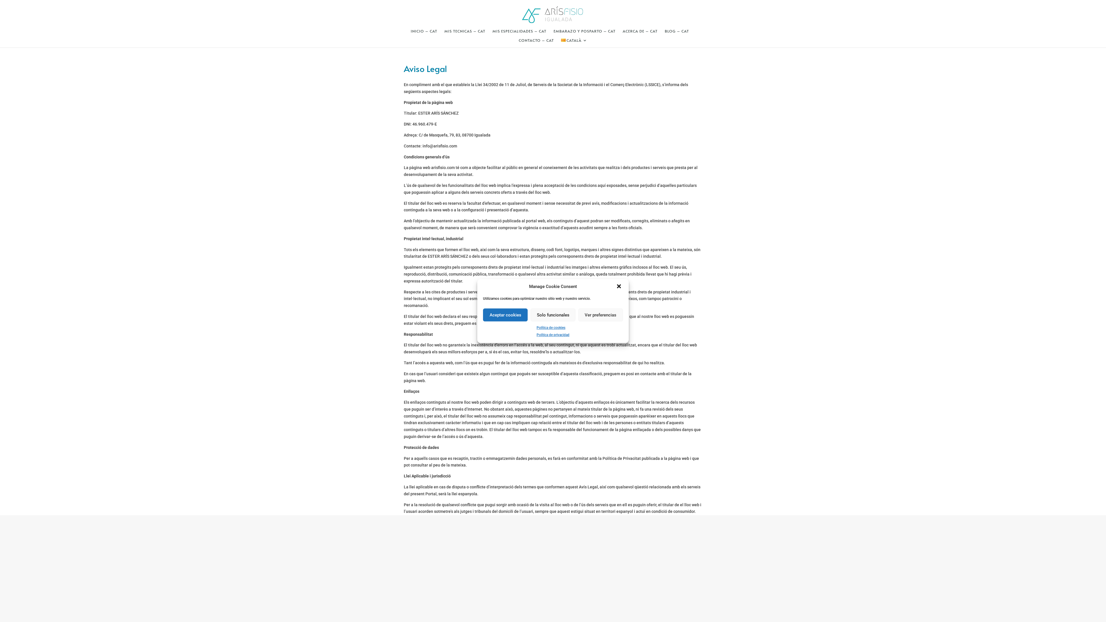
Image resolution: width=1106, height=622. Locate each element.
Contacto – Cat (536, 40)
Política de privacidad (553, 335)
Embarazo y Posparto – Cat (585, 31)
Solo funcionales (553, 315)
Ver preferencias (600, 315)
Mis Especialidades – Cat (519, 31)
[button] (619, 286)
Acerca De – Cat (640, 31)
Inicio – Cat (424, 31)
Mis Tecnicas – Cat (464, 31)
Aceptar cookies (505, 315)
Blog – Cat (677, 31)
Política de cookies (551, 328)
